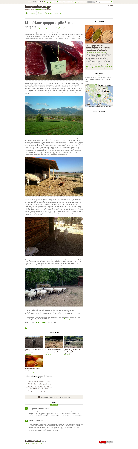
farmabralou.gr (65, 319)
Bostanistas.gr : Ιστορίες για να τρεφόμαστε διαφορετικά (38, 7)
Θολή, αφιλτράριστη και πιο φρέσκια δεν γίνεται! (39, 386)
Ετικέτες (27, 443)
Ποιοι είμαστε (58, 13)
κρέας (64, 28)
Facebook (91, 2)
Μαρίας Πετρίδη (41, 322)
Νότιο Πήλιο (105, 65)
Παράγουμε (28, 354)
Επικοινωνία (39, 443)
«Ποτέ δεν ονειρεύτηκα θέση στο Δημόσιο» (72, 350)
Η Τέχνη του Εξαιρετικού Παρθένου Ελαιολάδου (39, 381)
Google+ (93, 2)
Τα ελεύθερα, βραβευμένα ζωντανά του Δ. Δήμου (54, 350)
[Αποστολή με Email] (26, 328)
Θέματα (40, 13)
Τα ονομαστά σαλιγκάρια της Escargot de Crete (39, 391)
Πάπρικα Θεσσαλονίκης (98, 68)
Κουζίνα (40, 372)
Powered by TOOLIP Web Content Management (109, 442)
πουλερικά (70, 28)
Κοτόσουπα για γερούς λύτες (32, 369)
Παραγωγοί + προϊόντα (44, 28)
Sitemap (32, 443)
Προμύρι (98, 65)
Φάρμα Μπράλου (57, 28)
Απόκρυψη (54, 404)
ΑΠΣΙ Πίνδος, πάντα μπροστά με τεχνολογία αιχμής (39, 384)
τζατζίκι (108, 68)
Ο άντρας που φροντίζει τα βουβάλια (34, 350)
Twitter (88, 2)
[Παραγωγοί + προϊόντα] (99, 107)
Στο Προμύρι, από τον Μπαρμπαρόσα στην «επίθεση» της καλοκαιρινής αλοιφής (68, 2)
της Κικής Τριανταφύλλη (93, 52)
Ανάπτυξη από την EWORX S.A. (102, 442)
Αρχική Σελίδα (27, 13)
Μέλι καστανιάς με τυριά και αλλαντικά (39, 389)
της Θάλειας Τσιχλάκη (30, 372)
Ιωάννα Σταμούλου (91, 66)
